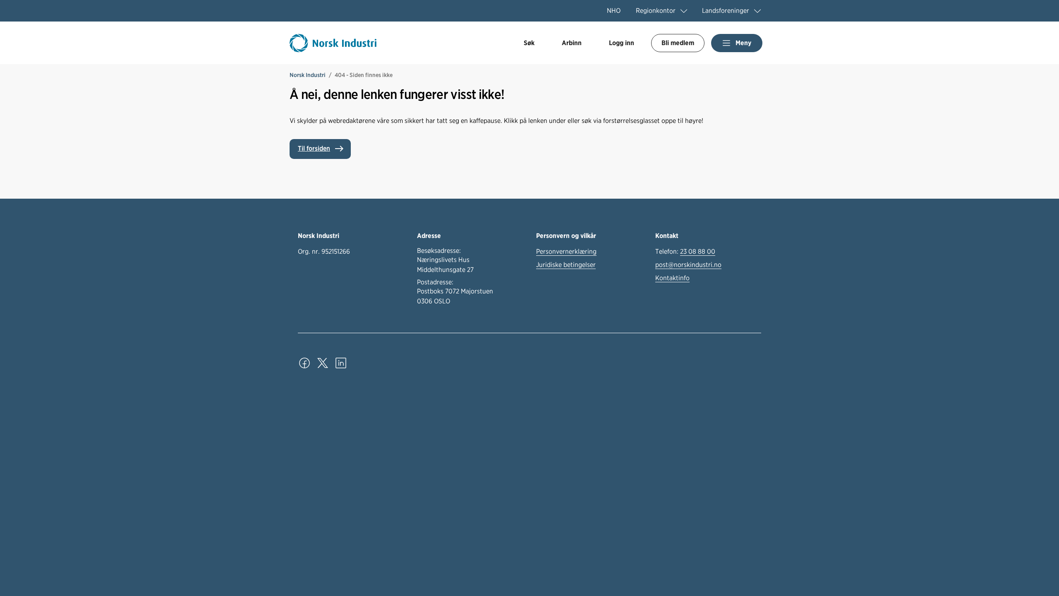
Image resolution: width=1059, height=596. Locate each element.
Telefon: (685, 251)
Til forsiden (314, 148)
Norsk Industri (308, 75)
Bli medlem (677, 43)
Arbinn (572, 43)
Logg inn (621, 43)
